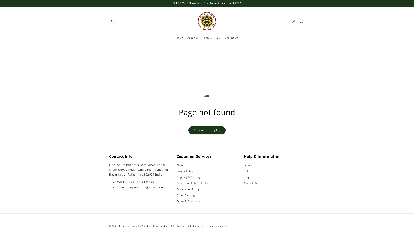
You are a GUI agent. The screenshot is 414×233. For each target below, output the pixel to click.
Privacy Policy (185, 171)
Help (247, 171)
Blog (246, 177)
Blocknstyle (123, 226)
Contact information (216, 226)
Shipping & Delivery (189, 177)
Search (248, 165)
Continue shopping (207, 130)
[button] (113, 21)
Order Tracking (186, 195)
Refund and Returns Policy (193, 183)
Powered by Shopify (140, 226)
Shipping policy (195, 226)
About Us (182, 165)
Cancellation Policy (188, 189)
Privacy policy (160, 226)
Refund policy (177, 226)
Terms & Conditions (189, 201)
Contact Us (250, 183)
